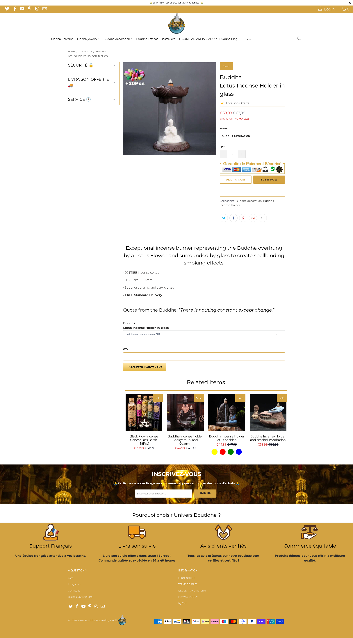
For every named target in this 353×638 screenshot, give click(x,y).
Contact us (74, 590)
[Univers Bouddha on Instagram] (36, 9)
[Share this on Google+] (253, 218)
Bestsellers (168, 39)
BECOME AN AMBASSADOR (197, 39)
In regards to (75, 584)
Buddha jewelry (87, 39)
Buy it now (269, 179)
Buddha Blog (228, 39)
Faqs (70, 578)
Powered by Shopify (106, 620)
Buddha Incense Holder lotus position (226, 412)
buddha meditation (236, 136)
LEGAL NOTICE (186, 578)
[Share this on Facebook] (233, 218)
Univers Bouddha (85, 620)
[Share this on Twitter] (224, 218)
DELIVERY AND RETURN (192, 590)
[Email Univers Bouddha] (44, 9)
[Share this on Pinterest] (243, 218)
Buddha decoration (117, 39)
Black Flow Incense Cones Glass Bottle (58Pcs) (144, 412)
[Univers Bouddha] (176, 23)
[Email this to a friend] (263, 218)
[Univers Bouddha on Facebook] (14, 9)
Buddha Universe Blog (80, 597)
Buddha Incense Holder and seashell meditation (268, 412)
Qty (222, 146)
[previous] (128, 108)
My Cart (182, 603)
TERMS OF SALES (187, 584)
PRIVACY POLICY (188, 597)
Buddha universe (61, 39)
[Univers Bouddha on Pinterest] (29, 9)
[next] (211, 108)
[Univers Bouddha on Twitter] (7, 9)
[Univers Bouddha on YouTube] (21, 9)
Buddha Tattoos (147, 39)
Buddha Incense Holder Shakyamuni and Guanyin (185, 412)
